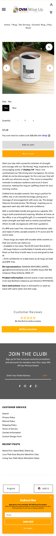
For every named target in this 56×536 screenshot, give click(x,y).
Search (5, 413)
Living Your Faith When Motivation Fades (21, 458)
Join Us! (28, 522)
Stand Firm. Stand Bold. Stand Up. (18, 450)
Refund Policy (8, 421)
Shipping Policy (9, 425)
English (11, 488)
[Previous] (6, 67)
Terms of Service (10, 429)
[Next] (49, 67)
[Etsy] (36, 386)
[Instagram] (25, 386)
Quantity (6, 120)
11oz (6, 108)
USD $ (45, 488)
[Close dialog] (51, 497)
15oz (14, 108)
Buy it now (28, 153)
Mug (14, 25)
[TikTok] (30, 386)
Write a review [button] (28, 329)
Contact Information (11, 432)
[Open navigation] (6, 9)
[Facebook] (19, 386)
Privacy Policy (8, 417)
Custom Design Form (12, 436)
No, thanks (28, 528)
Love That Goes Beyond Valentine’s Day (20, 454)
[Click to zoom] (49, 47)
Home (7, 25)
